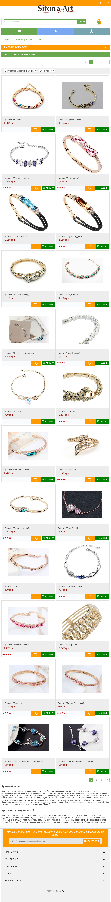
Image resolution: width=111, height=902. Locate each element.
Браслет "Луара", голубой (17, 528)
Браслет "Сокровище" (69, 645)
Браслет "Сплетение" (15, 703)
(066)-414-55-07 (103, 3)
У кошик (49, 130)
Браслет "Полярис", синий (71, 586)
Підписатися (91, 841)
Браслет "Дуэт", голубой (16, 236)
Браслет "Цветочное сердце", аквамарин (24, 761)
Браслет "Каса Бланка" (69, 353)
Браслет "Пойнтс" (13, 586)
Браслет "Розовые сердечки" (17, 645)
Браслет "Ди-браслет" (68, 178)
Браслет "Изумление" (69, 295)
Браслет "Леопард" (68, 411)
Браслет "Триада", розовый (71, 703)
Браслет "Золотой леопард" (17, 295)
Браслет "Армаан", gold (70, 120)
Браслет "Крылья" (13, 411)
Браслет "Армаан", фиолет (17, 178)
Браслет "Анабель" (13, 120)
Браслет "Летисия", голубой (17, 470)
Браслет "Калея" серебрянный (19, 353)
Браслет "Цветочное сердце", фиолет (76, 761)
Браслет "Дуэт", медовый (70, 236)
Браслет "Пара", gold (68, 528)
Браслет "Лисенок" (67, 470)
